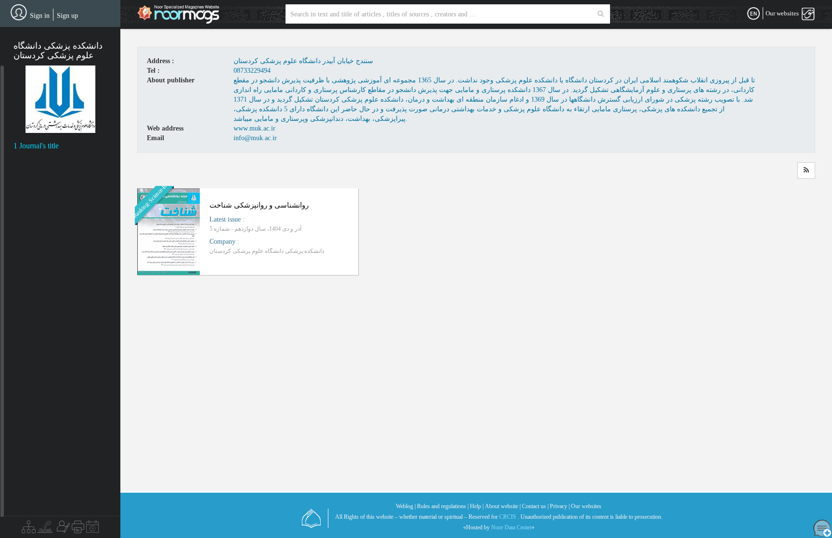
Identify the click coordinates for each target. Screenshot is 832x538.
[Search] (600, 14)
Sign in (40, 15)
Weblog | (406, 506)
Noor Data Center (511, 527)
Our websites (586, 506)
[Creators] (62, 529)
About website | (502, 506)
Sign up (67, 15)
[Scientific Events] (92, 529)
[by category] (29, 529)
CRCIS (507, 516)
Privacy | (560, 506)
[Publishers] (78, 529)
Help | (476, 506)
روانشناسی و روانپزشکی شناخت (259, 205)
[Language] (753, 14)
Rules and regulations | (442, 506)
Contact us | (535, 506)
